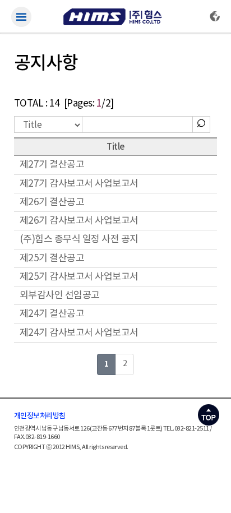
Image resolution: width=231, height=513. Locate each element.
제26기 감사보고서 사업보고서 (79, 221)
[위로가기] (208, 412)
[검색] (201, 121)
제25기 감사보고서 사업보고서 (79, 277)
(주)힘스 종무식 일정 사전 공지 (79, 239)
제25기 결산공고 (52, 258)
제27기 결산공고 (52, 164)
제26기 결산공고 (52, 202)
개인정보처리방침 (40, 416)
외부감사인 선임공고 (60, 295)
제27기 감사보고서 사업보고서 (79, 184)
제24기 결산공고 (52, 314)
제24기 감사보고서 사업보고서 (79, 333)
